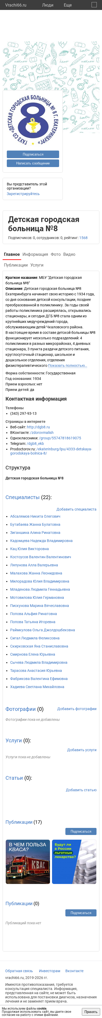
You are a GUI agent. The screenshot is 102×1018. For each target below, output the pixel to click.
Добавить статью (81, 790)
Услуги (13, 740)
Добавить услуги (82, 750)
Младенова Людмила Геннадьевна (40, 589)
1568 (83, 238)
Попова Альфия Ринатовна (33, 614)
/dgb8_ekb (35, 443)
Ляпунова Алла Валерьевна (34, 565)
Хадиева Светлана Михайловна (37, 687)
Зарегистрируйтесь (23, 194)
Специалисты (22, 497)
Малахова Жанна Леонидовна (36, 573)
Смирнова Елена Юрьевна (32, 654)
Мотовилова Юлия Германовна (37, 597)
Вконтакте (74, 971)
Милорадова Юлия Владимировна (39, 581)
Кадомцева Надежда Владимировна (41, 541)
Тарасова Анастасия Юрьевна (36, 670)
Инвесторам (49, 971)
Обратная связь (19, 971)
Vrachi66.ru (15, 5)
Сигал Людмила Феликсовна (35, 638)
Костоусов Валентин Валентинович (40, 557)
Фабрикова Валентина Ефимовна (39, 679)
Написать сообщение (33, 163)
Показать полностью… (67, 365)
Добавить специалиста (76, 509)
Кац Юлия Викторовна (29, 549)
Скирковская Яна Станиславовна (39, 646)
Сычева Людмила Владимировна (38, 662)
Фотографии (20, 709)
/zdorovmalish (42, 432)
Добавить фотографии (77, 709)
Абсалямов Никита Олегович (35, 516)
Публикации (18, 822)
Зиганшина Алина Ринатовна (35, 532)
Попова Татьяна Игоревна (32, 622)
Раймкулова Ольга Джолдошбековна (42, 630)
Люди (47, 5)
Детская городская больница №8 (34, 478)
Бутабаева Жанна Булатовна (35, 524)
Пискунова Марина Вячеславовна (39, 606)
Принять (91, 1012)
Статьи (14, 778)
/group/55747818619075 (60, 438)
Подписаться (33, 154)
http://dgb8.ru (38, 427)
